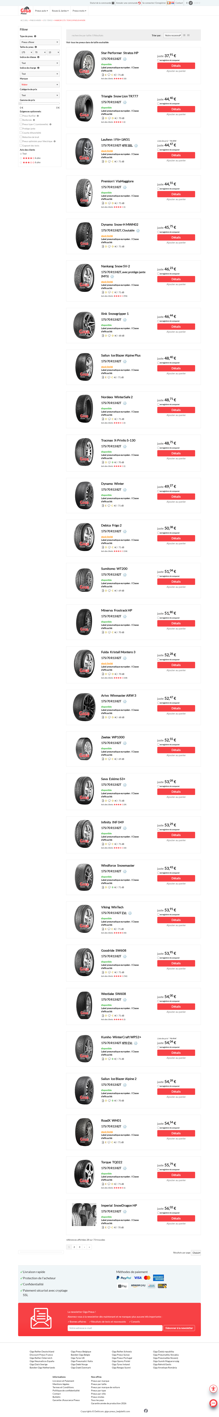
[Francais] (168, 3)
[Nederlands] (172, 3)
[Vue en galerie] (188, 35)
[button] (213, 1388)
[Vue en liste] (184, 35)
